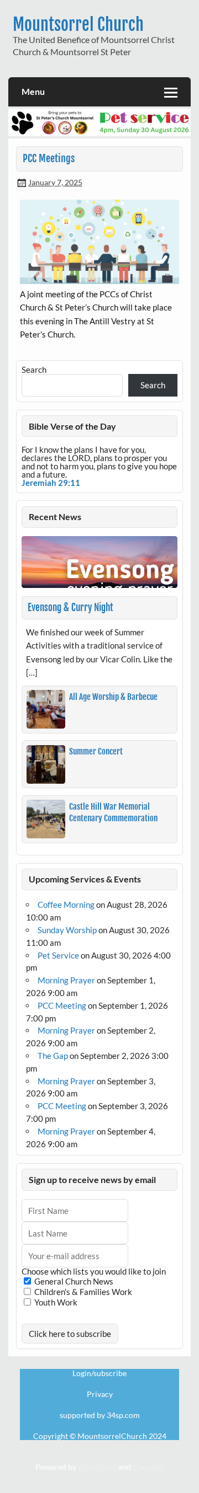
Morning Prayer (66, 980)
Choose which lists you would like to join (94, 1271)
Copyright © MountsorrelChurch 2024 (99, 1436)
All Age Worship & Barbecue (113, 697)
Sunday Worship (67, 930)
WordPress (97, 1466)
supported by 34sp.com (100, 1415)
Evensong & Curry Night (70, 607)
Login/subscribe (99, 1373)
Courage (147, 1466)
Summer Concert (96, 751)
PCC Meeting (62, 1005)
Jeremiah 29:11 (51, 483)
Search (34, 369)
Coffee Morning (66, 904)
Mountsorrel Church (78, 24)
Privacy (100, 1394)
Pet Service (58, 955)
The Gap (53, 1056)
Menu (33, 91)
